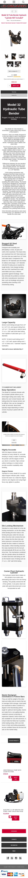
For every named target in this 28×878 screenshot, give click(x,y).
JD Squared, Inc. (17, 76)
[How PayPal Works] (12, 877)
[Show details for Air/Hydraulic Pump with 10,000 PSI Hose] (14, 756)
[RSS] (20, 858)
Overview (14, 92)
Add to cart (16, 86)
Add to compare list (13, 71)
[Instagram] (16, 858)
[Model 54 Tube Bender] (15, 11)
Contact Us (14, 95)
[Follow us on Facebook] (7, 858)
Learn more (14, 442)
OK (14, 440)
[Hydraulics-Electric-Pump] (14, 796)
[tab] (14, 92)
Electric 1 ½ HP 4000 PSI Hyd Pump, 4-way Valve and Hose (13, 810)
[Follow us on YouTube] (12, 858)
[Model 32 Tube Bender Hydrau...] (12, 11)
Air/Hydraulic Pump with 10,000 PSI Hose (12, 770)
